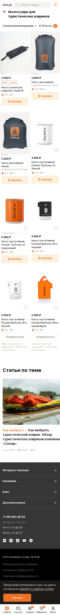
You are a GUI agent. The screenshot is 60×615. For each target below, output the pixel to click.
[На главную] (7, 5)
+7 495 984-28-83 (14, 516)
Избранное (41, 609)
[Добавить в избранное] (25, 69)
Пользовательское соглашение (20, 564)
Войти (53, 612)
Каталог (18, 612)
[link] (15, 52)
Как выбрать (15, 430)
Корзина (30, 609)
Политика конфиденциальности (20, 576)
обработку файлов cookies (36, 589)
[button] (55, 5)
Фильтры (49, 25)
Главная (7, 612)
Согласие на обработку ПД (18, 570)
